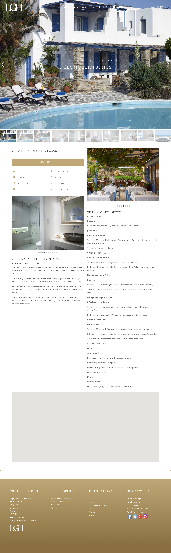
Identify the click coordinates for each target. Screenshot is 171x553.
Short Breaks (132, 505)
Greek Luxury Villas (135, 502)
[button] (168, 64)
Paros (91, 515)
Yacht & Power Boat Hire (137, 508)
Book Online (47, 162)
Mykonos (93, 498)
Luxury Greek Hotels (98, 505)
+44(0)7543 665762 (109, 6)
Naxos (92, 512)
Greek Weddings (134, 498)
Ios (90, 508)
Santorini (92, 502)
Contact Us (67, 6)
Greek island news (135, 512)
